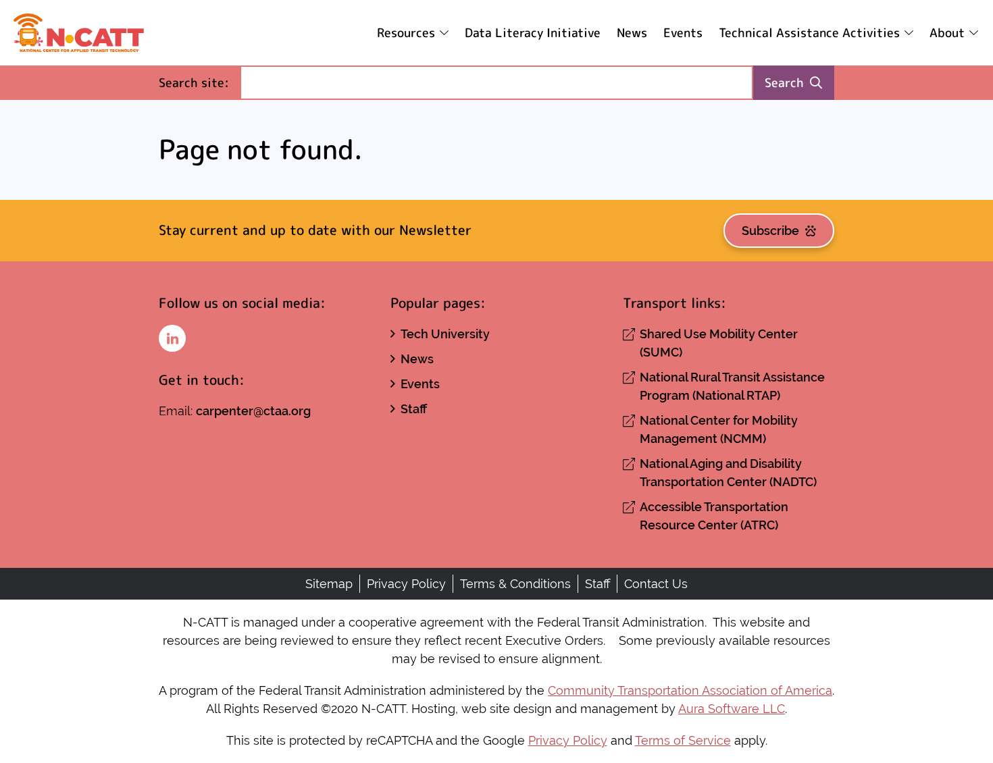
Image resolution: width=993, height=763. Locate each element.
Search (784, 82)
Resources (406, 33)
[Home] (78, 32)
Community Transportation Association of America (690, 690)
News (632, 33)
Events (683, 33)
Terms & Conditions (515, 584)
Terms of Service (683, 740)
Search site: (199, 82)
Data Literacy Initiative (533, 33)
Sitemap (329, 584)
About (947, 33)
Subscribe (770, 230)
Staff (414, 409)
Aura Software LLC (731, 709)
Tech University (445, 334)
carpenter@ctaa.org (253, 411)
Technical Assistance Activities (809, 33)
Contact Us (656, 584)
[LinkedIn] (172, 338)
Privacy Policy (406, 584)
